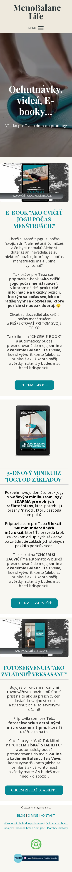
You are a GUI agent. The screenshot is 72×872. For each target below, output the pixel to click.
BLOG (21, 815)
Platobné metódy (57, 828)
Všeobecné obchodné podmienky (24, 823)
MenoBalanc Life (36, 11)
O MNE (33, 815)
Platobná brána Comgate (30, 828)
